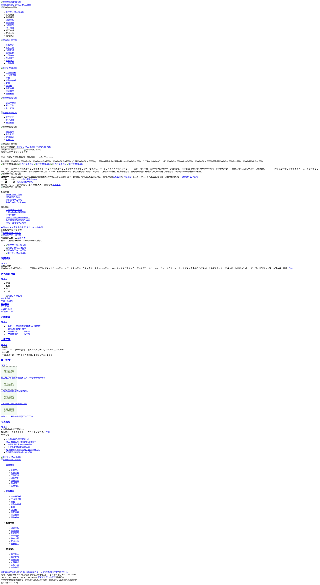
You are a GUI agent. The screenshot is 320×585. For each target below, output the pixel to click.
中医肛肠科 (11, 75)
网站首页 (5, 572)
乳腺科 (9, 86)
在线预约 (185, 177)
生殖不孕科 (11, 72)
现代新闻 (15, 533)
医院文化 (10, 53)
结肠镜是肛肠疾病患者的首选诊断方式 (23, 450)
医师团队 (10, 20)
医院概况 (5, 258)
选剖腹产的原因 (8, 311)
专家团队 (5, 339)
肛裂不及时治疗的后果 (16, 223)
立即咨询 (194, 177)
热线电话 (128, 177)
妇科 (8, 83)
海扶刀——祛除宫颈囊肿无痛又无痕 (17, 416)
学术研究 (10, 58)
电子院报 (10, 28)
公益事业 (10, 55)
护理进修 (10, 120)
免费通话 (14, 227)
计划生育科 (11, 80)
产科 (8, 78)
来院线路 (5, 5)
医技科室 (10, 93)
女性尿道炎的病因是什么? (17, 439)
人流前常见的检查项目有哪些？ (20, 444)
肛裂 (49, 147)
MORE (4, 263)
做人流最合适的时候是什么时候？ (21, 442)
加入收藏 (27, 5)
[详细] (291, 268)
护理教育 (10, 122)
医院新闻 (10, 25)
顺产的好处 (6, 298)
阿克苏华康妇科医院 (47, 577)
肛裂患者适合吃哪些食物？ (18, 217)
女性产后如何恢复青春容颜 (18, 447)
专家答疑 (5, 422)
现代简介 (10, 45)
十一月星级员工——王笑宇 (18, 331)
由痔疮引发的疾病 (14, 210)
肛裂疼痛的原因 (13, 197)
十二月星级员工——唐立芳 (18, 334)
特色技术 (15, 544)
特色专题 (15, 538)
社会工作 (10, 105)
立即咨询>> (23, 238)
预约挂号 (10, 134)
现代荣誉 (10, 47)
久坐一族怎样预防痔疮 (27, 179)
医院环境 (10, 50)
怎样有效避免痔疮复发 (16, 212)
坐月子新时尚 (7, 301)
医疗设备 (10, 22)
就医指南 (10, 132)
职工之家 (10, 108)
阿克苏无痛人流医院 (15, 12)
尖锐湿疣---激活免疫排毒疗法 (14, 404)
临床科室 (10, 491)
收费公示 (38, 572)
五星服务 (10, 61)
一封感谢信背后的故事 (16, 329)
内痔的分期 (11, 215)
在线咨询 (10, 137)
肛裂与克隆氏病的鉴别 (16, 202)
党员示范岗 (11, 103)
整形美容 (10, 88)
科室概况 (13, 572)
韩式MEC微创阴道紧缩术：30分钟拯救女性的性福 (23, 378)
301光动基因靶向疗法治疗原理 (14, 391)
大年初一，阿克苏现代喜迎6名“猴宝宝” (23, 326)
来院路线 (10, 63)
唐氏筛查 (5, 306)
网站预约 (55, 572)
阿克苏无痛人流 (16, 5)
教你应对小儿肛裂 (14, 200)
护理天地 (15, 541)
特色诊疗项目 (8, 273)
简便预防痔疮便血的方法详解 (19, 452)
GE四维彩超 (6, 309)
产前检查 (5, 304)
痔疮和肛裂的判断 (25, 182)
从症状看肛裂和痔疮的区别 (18, 220)
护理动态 (10, 117)
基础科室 (10, 91)
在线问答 (10, 140)
